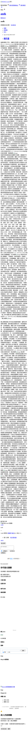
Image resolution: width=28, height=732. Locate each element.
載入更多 (3, 543)
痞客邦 (10, 533)
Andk (2, 524)
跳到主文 (3, 18)
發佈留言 (3, 552)
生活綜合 (13, 25)
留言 (13, 533)
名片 (5, 32)
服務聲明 (17, 708)
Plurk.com (14, 630)
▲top (2, 540)
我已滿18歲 (3, 728)
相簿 (5, 28)
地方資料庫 (13, 537)
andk (3, 13)
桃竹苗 (6, 39)
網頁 (5, 652)
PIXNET (7, 706)
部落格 (5, 30)
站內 (9, 652)
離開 (9, 728)
